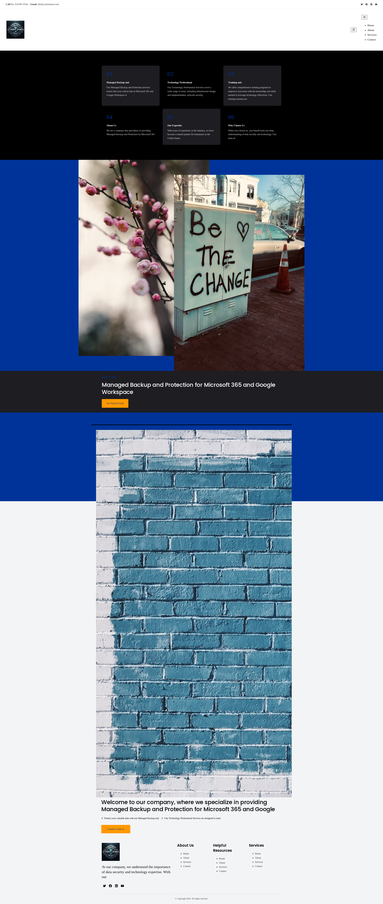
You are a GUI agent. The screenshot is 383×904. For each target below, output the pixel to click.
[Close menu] (364, 17)
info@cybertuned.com (48, 4)
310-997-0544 (21, 4)
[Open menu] (354, 29)
